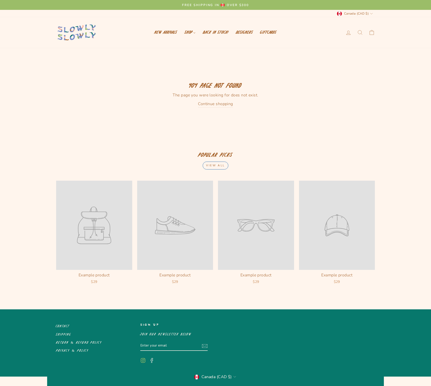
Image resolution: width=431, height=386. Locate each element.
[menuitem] (166, 32)
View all (215, 165)
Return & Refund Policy (79, 342)
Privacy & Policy (72, 350)
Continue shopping (215, 103)
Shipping (63, 334)
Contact (63, 326)
